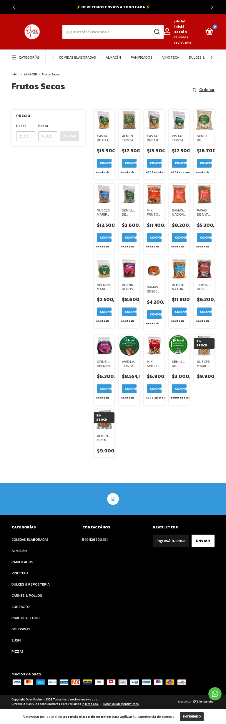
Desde (21, 125)
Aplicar (69, 136)
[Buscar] (157, 32)
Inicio (15, 74)
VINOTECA (170, 57)
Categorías (29, 57)
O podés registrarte (183, 39)
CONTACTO (20, 606)
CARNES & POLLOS (26, 595)
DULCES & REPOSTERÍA (30, 584)
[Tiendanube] (196, 702)
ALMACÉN (113, 57)
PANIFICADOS (141, 57)
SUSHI (16, 640)
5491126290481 (95, 539)
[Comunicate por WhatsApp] (215, 693)
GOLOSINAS (20, 629)
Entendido (192, 716)
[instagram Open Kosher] (113, 499)
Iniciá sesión (180, 29)
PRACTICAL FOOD (25, 618)
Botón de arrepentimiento (121, 704)
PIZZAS (17, 651)
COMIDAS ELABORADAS (77, 57)
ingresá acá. (90, 704)
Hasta (43, 125)
